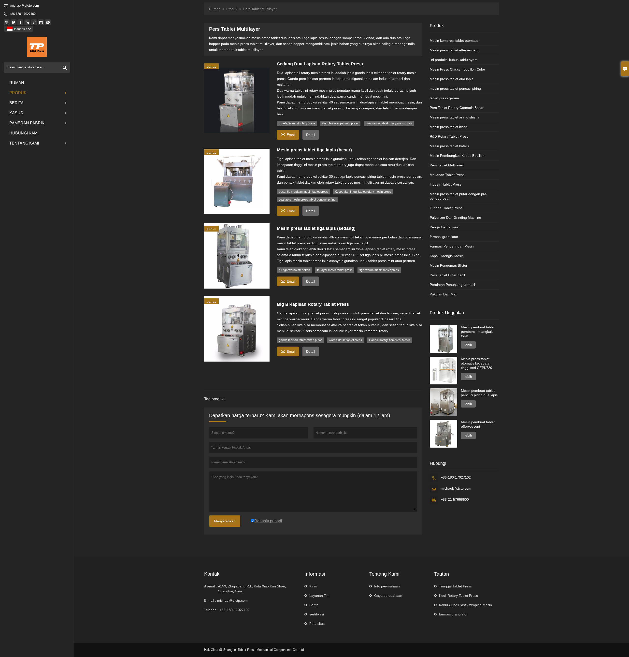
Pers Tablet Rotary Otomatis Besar (457, 108)
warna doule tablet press (345, 340)
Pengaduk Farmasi (444, 227)
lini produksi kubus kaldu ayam (453, 60)
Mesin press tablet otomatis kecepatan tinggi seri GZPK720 (476, 363)
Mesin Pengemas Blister (448, 265)
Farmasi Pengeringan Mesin (452, 246)
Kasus (16, 113)
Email (288, 134)
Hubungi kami (23, 133)
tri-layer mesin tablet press (334, 270)
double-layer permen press (340, 123)
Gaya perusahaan (388, 596)
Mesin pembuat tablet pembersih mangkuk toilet (478, 331)
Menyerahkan (224, 521)
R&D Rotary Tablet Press (449, 136)
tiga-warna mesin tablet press (379, 270)
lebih (468, 345)
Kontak (211, 574)
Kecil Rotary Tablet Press (458, 596)
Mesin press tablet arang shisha (454, 117)
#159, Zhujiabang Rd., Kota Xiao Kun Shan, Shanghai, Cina (252, 588)
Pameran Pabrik (26, 123)
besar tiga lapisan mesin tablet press (303, 191)
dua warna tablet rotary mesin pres (389, 123)
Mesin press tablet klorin (449, 127)
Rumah (16, 83)
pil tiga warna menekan (294, 270)
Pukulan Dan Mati (443, 294)
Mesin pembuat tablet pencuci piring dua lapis (479, 393)
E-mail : (210, 600)
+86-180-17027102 (22, 14)
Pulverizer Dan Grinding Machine (455, 217)
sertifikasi (316, 614)
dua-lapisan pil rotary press (297, 123)
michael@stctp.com (24, 5)
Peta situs (317, 624)
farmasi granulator (444, 237)
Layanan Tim (319, 596)
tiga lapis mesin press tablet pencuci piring (307, 199)
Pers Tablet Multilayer (446, 165)
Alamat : (210, 586)
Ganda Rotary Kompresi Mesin (389, 340)
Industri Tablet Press (445, 184)
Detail (310, 135)
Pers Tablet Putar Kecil (447, 275)
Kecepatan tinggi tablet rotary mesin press (363, 191)
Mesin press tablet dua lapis (451, 79)
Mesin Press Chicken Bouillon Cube (457, 69)
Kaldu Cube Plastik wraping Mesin (465, 605)
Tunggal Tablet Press (446, 208)
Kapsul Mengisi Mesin (447, 256)
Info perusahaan (387, 586)
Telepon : (211, 610)
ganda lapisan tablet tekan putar (300, 340)
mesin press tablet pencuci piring (455, 88)
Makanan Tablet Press (447, 175)
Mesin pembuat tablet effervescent (478, 424)
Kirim (313, 586)
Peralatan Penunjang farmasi (452, 285)
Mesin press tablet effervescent (454, 50)
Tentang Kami (24, 143)
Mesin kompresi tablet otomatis (454, 41)
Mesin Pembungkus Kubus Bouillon (457, 156)
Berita (16, 103)
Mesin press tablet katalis (449, 146)
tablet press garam (444, 98)
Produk (18, 93)
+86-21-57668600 (455, 499)
